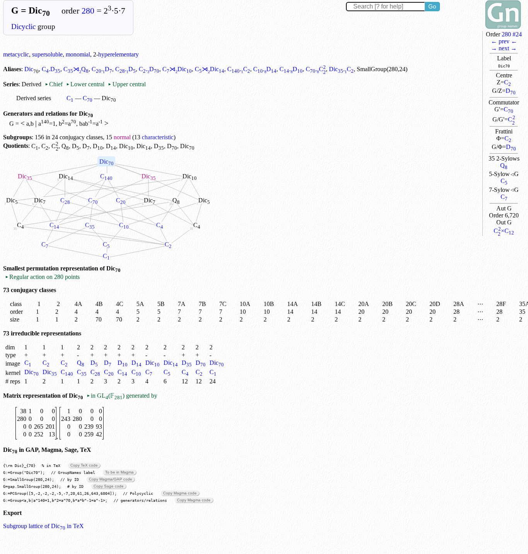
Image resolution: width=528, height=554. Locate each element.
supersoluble (47, 54)
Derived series (33, 98)
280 (88, 10)
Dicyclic (23, 26)
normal (122, 137)
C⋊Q (76, 69)
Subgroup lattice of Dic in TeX (43, 526)
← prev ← (504, 41)
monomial (78, 54)
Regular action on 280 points (42, 277)
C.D (51, 69)
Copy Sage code (109, 486)
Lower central (85, 84)
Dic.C (341, 69)
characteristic (158, 137)
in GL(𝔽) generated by (122, 395)
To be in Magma (119, 472)
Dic (28, 69)
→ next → (504, 48)
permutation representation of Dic (73, 268)
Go (432, 6)
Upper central (126, 84)
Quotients (15, 146)
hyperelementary (118, 54)
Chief (54, 84)
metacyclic (16, 54)
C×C (504, 230)
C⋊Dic (177, 69)
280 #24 (512, 34)
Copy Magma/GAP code (110, 479)
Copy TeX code (84, 465)
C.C (238, 69)
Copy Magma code (180, 493)
